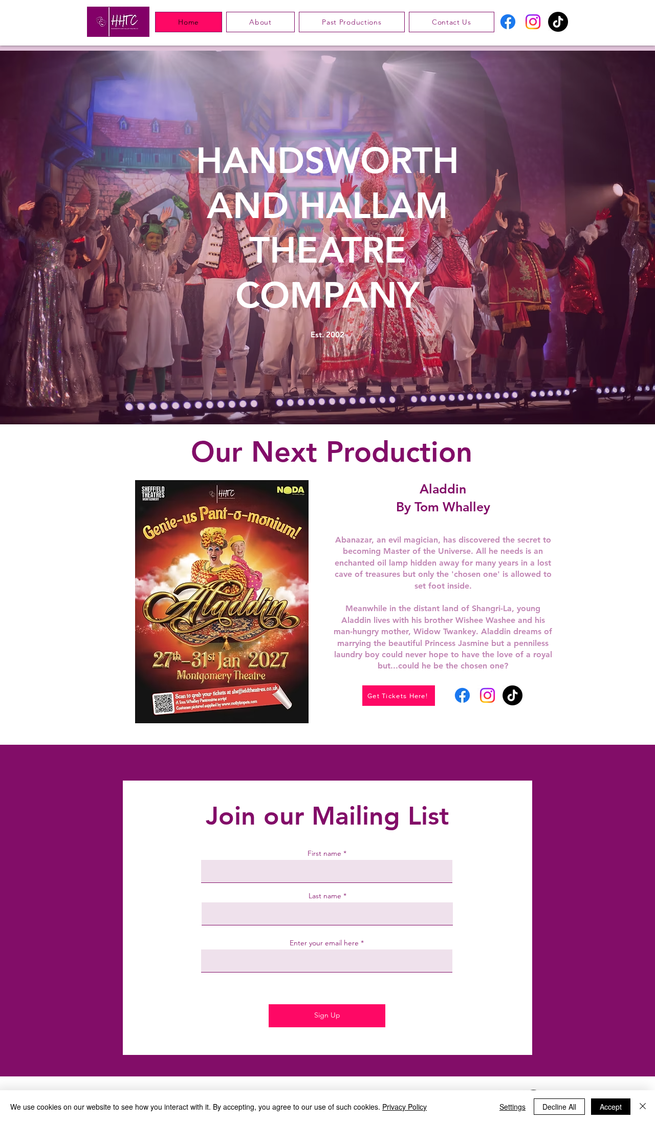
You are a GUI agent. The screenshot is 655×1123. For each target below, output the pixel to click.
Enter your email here (324, 942)
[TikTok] (558, 22)
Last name (325, 895)
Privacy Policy (404, 1107)
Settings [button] (512, 1107)
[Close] (643, 1106)
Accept (611, 1107)
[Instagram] (533, 22)
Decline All (559, 1107)
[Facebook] (508, 22)
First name (324, 853)
